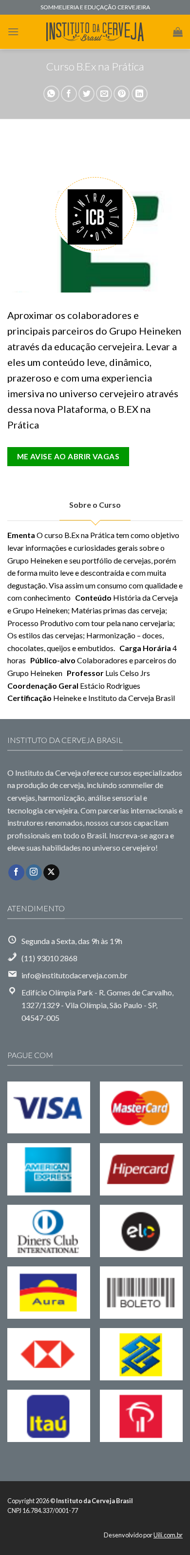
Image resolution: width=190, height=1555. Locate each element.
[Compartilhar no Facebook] (69, 94)
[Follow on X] (51, 872)
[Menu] (13, 32)
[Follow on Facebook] (16, 872)
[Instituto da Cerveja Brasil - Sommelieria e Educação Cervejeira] (95, 32)
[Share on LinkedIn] (140, 94)
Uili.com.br (168, 1535)
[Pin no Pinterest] (122, 94)
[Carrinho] (178, 32)
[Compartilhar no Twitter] (86, 94)
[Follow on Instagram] (34, 872)
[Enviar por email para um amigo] (104, 94)
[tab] (95, 505)
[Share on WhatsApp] (51, 94)
